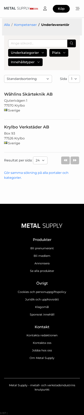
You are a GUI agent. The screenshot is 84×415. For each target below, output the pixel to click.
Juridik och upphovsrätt (42, 299)
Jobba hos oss (42, 350)
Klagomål (42, 307)
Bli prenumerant (42, 248)
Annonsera (42, 263)
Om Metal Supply (42, 358)
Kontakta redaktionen (42, 335)
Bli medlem (42, 256)
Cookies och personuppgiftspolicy (42, 292)
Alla (7, 25)
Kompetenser (25, 25)
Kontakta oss (42, 343)
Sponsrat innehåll (42, 314)
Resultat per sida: (18, 160)
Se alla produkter (42, 271)
